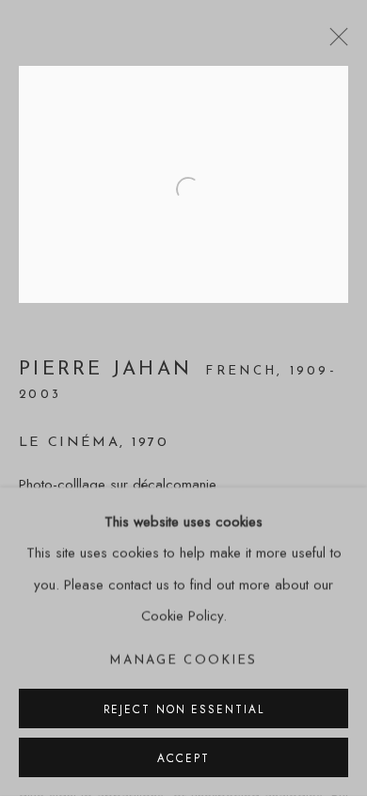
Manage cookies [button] (183, 660)
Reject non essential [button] (184, 709)
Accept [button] (183, 758)
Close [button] (334, 42)
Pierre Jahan (109, 369)
